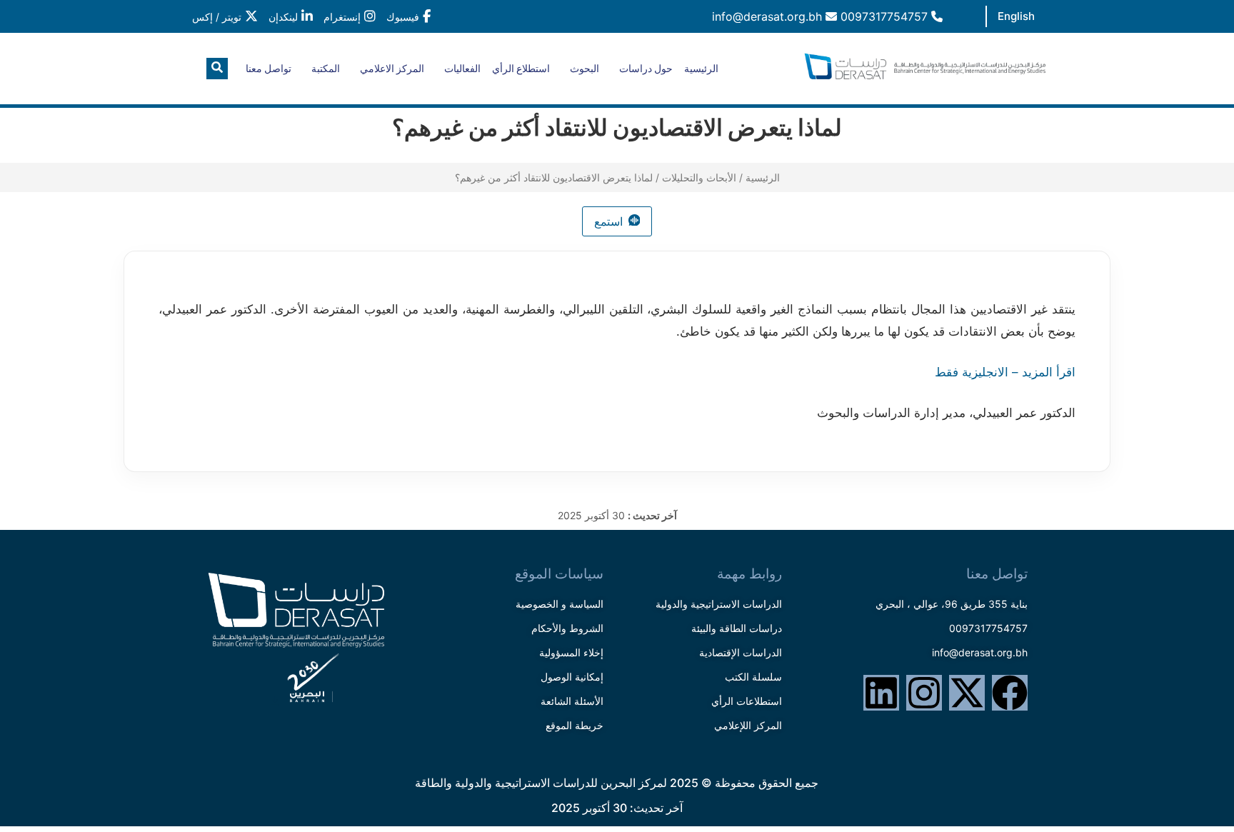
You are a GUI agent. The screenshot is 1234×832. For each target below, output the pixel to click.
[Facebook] (1010, 693)
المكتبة (325, 68)
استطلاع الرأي (521, 68)
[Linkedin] (881, 693)
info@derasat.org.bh (769, 16)
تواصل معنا (268, 68)
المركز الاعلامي (392, 68)
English (1016, 16)
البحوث (584, 68)
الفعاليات (462, 68)
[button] (217, 68)
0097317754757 (886, 16)
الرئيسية (701, 68)
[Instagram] (924, 693)
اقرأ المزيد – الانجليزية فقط (1005, 372)
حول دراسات (646, 68)
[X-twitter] (967, 693)
